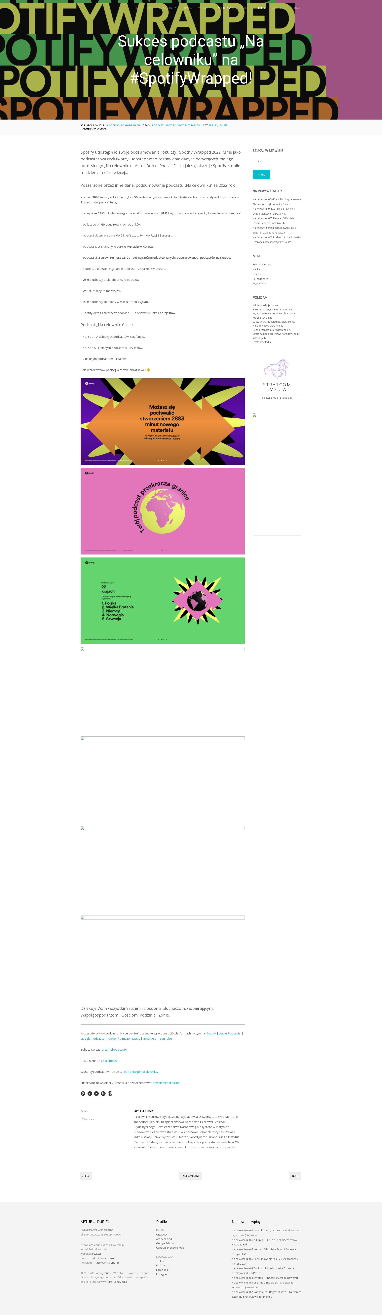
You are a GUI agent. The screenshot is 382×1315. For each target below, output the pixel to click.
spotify (170, 125)
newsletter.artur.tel (166, 1083)
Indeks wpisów (190, 1176)
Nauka (188, 7)
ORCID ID (161, 1234)
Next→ (295, 1176)
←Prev (85, 1176)
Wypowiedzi (204, 7)
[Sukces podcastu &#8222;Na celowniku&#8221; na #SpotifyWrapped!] (83, 1094)
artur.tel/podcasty (114, 1049)
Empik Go (149, 1038)
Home (136, 7)
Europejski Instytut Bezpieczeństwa (272, 309)
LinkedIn (161, 1265)
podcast (158, 125)
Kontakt (296, 7)
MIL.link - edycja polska (265, 305)
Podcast (245, 7)
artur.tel (96, 1253)
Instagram (162, 1274)
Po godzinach (225, 7)
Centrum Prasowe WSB (170, 1247)
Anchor (112, 1038)
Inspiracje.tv (259, 338)
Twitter (160, 1261)
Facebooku (110, 1061)
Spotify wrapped (188, 125)
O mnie (149, 7)
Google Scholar (165, 1243)
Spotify (211, 1033)
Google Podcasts (92, 1038)
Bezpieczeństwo (168, 7)
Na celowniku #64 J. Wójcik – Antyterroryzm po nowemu (265, 1278)
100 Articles (87, 1119)
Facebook (162, 1270)
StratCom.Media (262, 342)
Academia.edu (164, 1239)
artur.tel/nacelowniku (104, 1258)
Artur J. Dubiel (219, 125)
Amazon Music (130, 1038)
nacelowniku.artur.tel (107, 1262)
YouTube (166, 1038)
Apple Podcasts (230, 1033)
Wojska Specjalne (262, 317)
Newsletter (278, 7)
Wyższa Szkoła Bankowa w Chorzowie (274, 313)
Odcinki (260, 7)
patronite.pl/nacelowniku (140, 1072)
